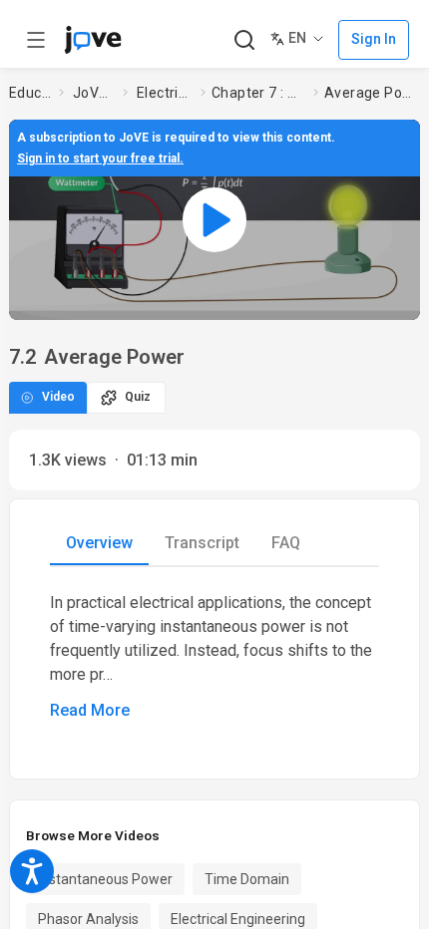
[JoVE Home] (93, 40)
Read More (90, 710)
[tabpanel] (214, 657)
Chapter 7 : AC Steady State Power (258, 93)
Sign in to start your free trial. (100, 158)
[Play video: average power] (214, 219)
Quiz (138, 397)
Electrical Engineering (165, 93)
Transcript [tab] (202, 542)
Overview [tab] (99, 542)
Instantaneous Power (105, 879)
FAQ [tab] (285, 542)
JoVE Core (94, 93)
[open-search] (243, 40)
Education (30, 93)
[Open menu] (36, 40)
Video (58, 397)
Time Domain (247, 879)
